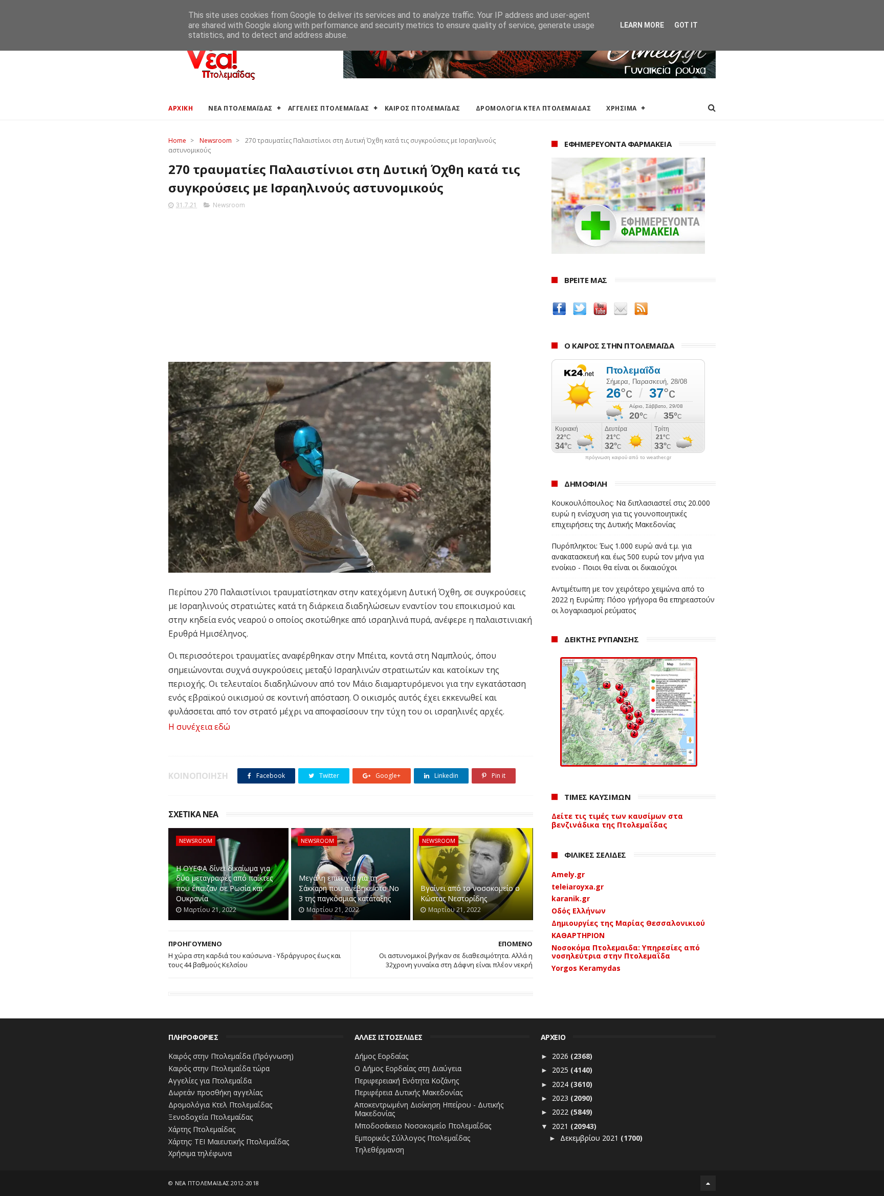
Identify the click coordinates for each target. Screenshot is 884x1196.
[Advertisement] (350, 282)
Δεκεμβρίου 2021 (590, 1138)
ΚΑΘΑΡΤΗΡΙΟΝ (578, 935)
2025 (561, 1070)
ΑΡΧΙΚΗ (180, 108)
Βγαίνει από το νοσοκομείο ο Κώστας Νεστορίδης (470, 893)
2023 (561, 1098)
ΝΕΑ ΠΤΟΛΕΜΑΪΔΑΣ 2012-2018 (217, 1183)
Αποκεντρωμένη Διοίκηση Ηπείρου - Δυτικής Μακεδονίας (429, 1109)
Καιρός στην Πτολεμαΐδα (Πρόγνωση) (231, 1056)
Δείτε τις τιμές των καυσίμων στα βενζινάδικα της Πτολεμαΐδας (617, 820)
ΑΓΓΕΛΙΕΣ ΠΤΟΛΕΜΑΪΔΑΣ (328, 108)
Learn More (642, 25)
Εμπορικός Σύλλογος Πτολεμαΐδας (412, 1138)
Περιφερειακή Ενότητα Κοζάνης (407, 1080)
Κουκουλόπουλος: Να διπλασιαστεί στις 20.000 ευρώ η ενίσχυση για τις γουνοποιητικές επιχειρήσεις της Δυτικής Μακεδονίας (630, 513)
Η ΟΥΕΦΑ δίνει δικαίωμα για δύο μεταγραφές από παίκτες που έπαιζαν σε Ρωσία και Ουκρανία (224, 883)
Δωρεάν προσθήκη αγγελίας (215, 1092)
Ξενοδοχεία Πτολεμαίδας (210, 1117)
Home (177, 140)
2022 (561, 1112)
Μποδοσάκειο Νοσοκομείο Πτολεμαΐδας (423, 1125)
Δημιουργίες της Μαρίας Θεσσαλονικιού (628, 923)
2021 (561, 1126)
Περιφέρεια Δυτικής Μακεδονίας (408, 1092)
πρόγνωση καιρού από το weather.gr (628, 457)
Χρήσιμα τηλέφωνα (200, 1153)
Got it (686, 25)
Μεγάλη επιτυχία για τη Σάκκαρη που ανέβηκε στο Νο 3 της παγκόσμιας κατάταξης (349, 888)
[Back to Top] (708, 1183)
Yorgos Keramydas (586, 968)
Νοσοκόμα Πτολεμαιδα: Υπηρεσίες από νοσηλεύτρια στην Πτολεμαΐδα (625, 952)
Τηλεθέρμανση (379, 1150)
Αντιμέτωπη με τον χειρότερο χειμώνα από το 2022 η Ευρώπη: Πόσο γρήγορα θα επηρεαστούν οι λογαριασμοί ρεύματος (633, 599)
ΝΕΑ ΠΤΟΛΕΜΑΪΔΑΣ (240, 108)
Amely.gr (568, 874)
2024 (561, 1084)
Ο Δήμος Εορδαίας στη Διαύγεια (408, 1068)
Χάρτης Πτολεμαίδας (201, 1129)
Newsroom (216, 140)
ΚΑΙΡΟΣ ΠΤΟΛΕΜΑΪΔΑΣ (422, 108)
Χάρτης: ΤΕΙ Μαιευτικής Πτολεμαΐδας (228, 1141)
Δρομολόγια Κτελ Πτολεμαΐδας (220, 1105)
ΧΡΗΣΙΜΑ (621, 108)
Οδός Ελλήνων (578, 911)
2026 (561, 1056)
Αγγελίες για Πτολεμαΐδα (210, 1080)
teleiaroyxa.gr (577, 886)
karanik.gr (570, 898)
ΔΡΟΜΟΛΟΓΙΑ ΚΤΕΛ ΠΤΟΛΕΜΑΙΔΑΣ (533, 108)
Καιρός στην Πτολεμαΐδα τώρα (219, 1068)
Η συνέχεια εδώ (199, 726)
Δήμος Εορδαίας (381, 1056)
